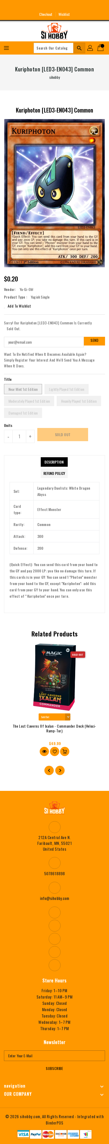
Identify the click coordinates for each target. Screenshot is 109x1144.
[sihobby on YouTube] (54, 6)
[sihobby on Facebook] (35, 6)
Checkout (45, 14)
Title (8, 379)
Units (8, 425)
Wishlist (64, 14)
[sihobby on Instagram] (45, 6)
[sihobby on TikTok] (74, 6)
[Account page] (90, 48)
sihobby (54, 77)
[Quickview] (44, 751)
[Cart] (101, 48)
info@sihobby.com (54, 898)
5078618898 (54, 873)
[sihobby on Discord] (64, 6)
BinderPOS (54, 1123)
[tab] (54, 462)
